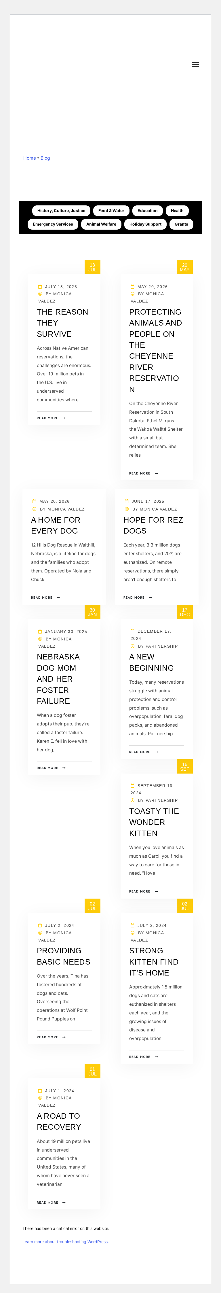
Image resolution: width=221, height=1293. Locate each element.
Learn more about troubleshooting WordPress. (65, 1241)
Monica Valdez (66, 509)
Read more (47, 418)
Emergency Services (53, 224)
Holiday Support (145, 224)
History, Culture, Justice (61, 210)
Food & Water (111, 210)
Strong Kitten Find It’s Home (154, 961)
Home (29, 158)
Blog (45, 158)
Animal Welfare (101, 224)
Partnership (162, 646)
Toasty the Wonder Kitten (154, 822)
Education (148, 210)
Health (177, 210)
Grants (181, 224)
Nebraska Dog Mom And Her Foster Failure (58, 679)
